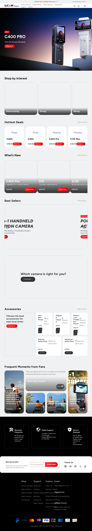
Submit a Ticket (51, 507)
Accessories (25, 500)
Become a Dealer (52, 489)
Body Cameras (26, 489)
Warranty (37, 496)
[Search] (74, 5)
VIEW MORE (12, 326)
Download (37, 486)
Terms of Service (51, 493)
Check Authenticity (52, 503)
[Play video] (14, 388)
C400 (81, 409)
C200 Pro (37, 409)
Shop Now (9, 46)
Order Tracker (38, 503)
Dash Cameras (26, 496)
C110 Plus (59, 409)
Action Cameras (26, 486)
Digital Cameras (26, 493)
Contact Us (37, 500)
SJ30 (18, 409)
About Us (49, 486)
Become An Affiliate (53, 500)
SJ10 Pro (59, 386)
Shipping (37, 489)
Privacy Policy (50, 496)
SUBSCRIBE (51, 464)
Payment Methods (40, 493)
